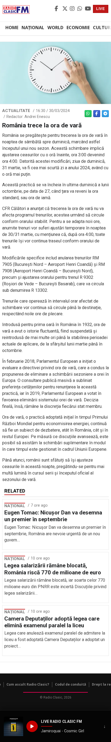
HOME (11, 28)
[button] (13, 726)
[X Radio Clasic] (65, 9)
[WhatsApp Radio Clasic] (80, 9)
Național (33, 28)
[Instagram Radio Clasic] (73, 9)
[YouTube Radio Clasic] (88, 9)
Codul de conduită (70, 684)
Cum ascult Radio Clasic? (27, 684)
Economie (78, 28)
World (55, 28)
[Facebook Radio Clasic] (58, 9)
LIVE (100, 9)
